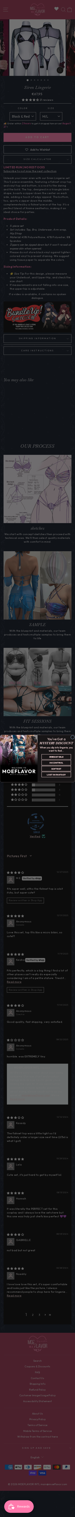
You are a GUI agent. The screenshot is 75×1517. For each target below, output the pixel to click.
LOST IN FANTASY (56, 774)
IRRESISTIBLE (56, 756)
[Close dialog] (72, 737)
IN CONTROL (56, 762)
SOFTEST (56, 768)
